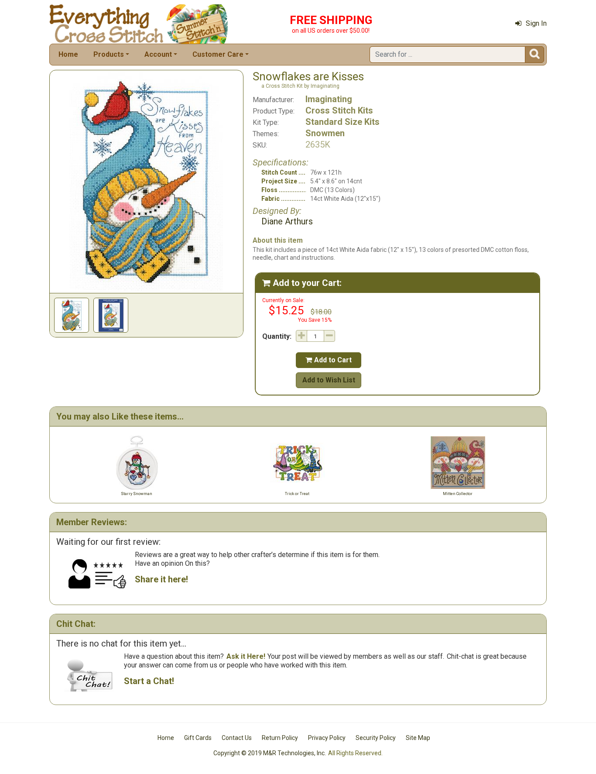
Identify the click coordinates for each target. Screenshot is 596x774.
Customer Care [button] (217, 54)
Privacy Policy (327, 737)
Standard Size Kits (342, 122)
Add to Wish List (328, 380)
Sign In (536, 23)
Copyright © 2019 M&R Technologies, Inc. (269, 753)
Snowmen (325, 133)
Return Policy (280, 737)
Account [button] (158, 54)
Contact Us (237, 737)
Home (68, 54)
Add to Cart (328, 360)
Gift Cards (198, 737)
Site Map (418, 737)
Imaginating (328, 99)
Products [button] (108, 54)
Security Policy (376, 737)
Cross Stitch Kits (339, 110)
